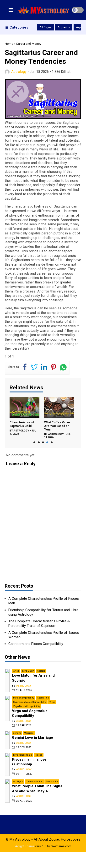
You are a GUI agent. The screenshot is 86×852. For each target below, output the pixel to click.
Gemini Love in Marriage (32, 737)
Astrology (19, 71)
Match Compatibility (23, 697)
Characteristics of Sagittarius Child (22, 424)
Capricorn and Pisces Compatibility (35, 644)
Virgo (52, 702)
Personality (52, 781)
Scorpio (41, 670)
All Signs (45, 27)
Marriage (28, 733)
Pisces (38, 754)
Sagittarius (43, 697)
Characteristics (34, 781)
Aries (16, 670)
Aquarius (64, 27)
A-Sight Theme (24, 846)
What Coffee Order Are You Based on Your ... (57, 426)
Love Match (28, 670)
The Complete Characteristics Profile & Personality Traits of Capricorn (39, 623)
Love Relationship (22, 754)
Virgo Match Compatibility (26, 706)
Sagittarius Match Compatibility (29, 702)
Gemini (17, 733)
